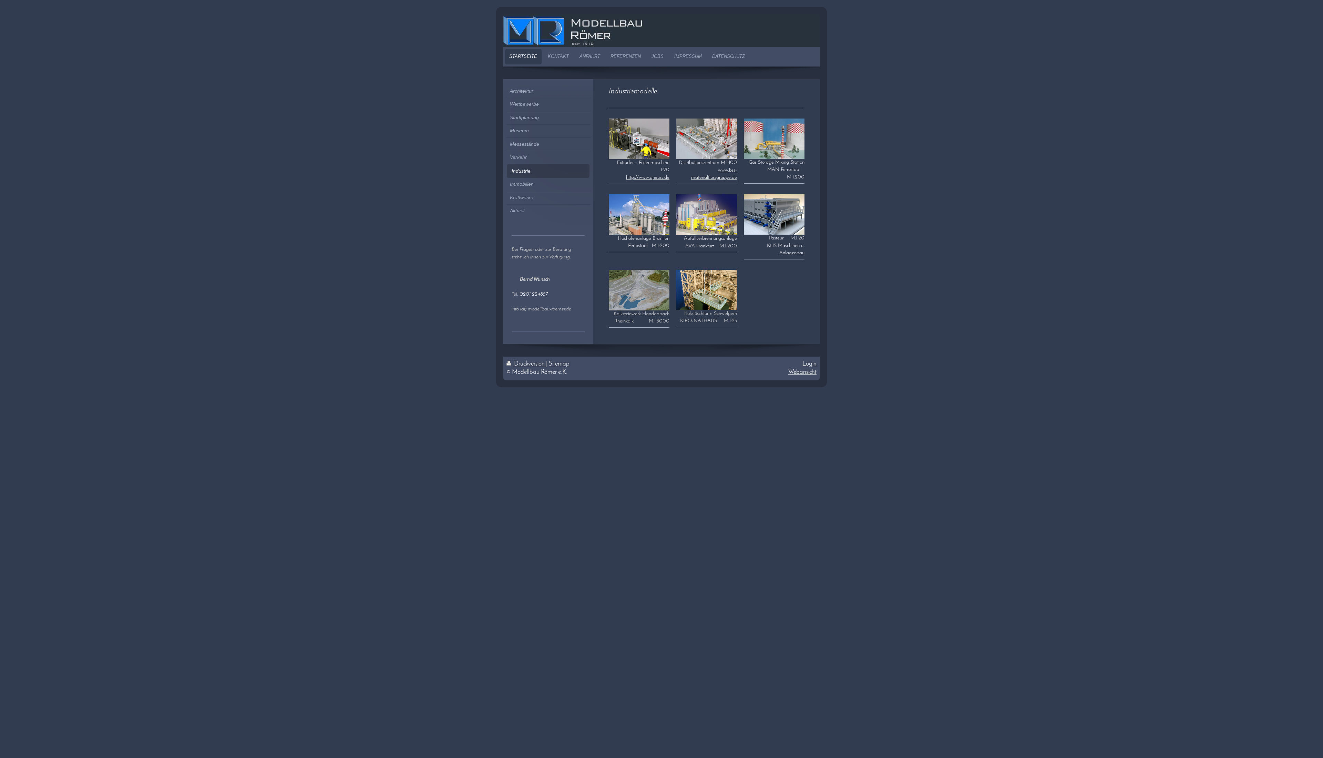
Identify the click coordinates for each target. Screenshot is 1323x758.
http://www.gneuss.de (647, 177)
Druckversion (529, 364)
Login (809, 364)
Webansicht (802, 372)
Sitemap (559, 364)
